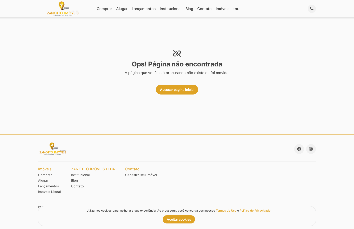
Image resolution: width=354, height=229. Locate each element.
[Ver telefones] (312, 9)
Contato (204, 9)
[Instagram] (311, 149)
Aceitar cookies (179, 219)
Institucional (170, 9)
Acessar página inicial (177, 90)
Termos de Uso (226, 210)
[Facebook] (299, 149)
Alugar (122, 9)
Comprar (104, 9)
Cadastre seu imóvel (141, 175)
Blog (189, 9)
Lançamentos (144, 9)
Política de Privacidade (255, 210)
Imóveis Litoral (228, 9)
